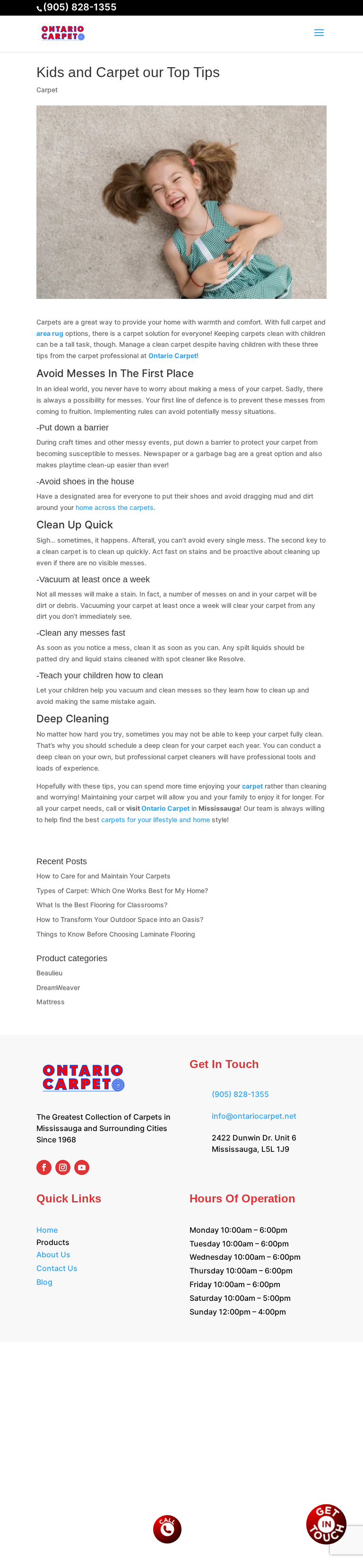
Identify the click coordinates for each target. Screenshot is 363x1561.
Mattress (50, 1002)
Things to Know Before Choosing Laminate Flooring (115, 934)
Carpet (47, 90)
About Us (53, 1254)
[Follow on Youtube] (81, 1167)
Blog (44, 1282)
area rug (49, 333)
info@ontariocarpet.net (254, 1116)
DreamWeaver (58, 987)
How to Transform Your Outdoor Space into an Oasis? (119, 919)
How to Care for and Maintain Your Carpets (103, 876)
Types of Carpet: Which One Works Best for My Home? (122, 890)
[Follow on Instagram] (62, 1167)
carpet (252, 786)
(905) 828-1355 (80, 7)
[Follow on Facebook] (44, 1167)
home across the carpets (115, 507)
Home (47, 1230)
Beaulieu (49, 973)
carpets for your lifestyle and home (155, 820)
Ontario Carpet (172, 355)
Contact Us (57, 1268)
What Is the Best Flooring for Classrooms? (101, 905)
